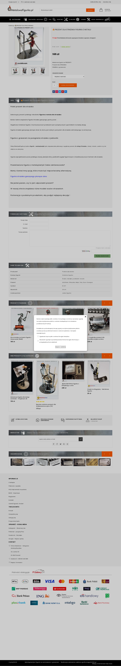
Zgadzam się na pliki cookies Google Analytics (54, 336)
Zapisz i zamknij (60, 347)
